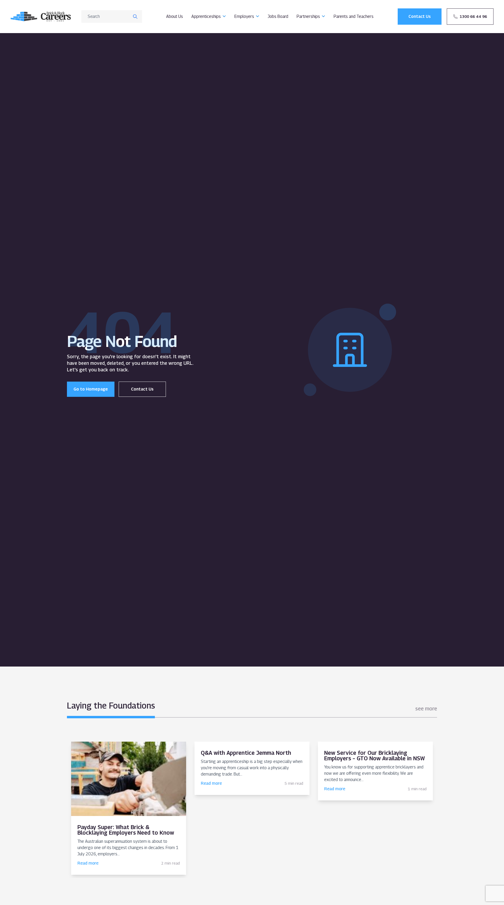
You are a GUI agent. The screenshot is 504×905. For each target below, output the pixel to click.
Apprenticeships (206, 16)
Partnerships (308, 16)
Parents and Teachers (354, 16)
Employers (244, 16)
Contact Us (142, 389)
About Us (174, 16)
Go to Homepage (91, 389)
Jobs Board (278, 16)
